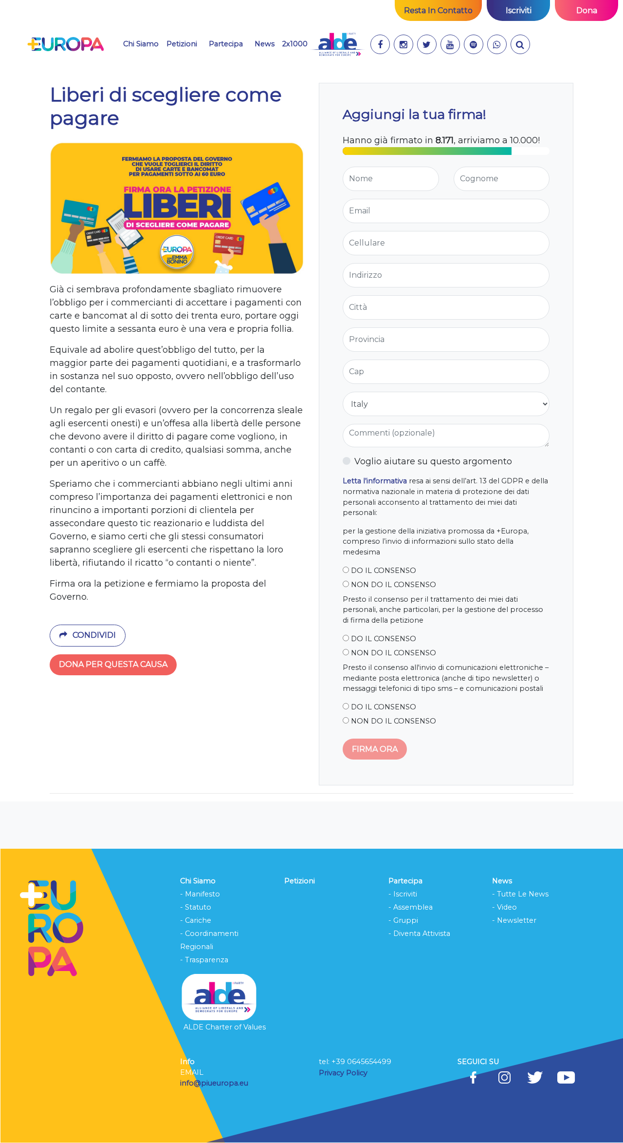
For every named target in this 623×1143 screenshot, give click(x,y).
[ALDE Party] (337, 44)
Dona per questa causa (113, 664)
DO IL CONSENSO (382, 570)
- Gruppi (403, 920)
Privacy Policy (344, 1072)
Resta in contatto (438, 10)
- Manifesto (200, 894)
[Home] (65, 44)
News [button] (265, 43)
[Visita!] (380, 44)
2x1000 (295, 43)
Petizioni (181, 43)
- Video (504, 907)
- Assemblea (410, 907)
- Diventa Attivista (419, 933)
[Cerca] (520, 44)
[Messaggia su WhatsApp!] (497, 44)
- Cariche (195, 920)
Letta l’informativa (375, 480)
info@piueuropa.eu (214, 1083)
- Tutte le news (520, 894)
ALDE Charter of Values (224, 1027)
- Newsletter (514, 920)
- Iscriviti (402, 894)
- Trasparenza (204, 959)
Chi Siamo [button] (141, 43)
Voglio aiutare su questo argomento (433, 461)
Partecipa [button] (226, 43)
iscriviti (518, 10)
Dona (586, 10)
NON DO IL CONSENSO (392, 584)
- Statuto (195, 907)
